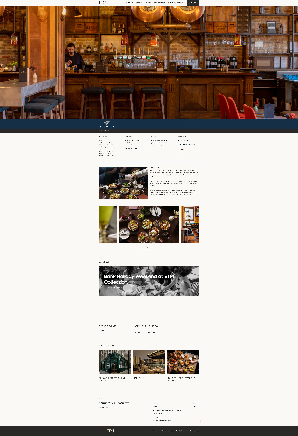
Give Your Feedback (159, 413)
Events (155, 403)
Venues (127, 3)
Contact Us (181, 3)
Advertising (162, 431)
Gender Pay (180, 431)
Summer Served (137, 3)
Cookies (153, 431)
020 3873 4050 (183, 140)
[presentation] (146, 248)
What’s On (148, 3)
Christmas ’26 (171, 3)
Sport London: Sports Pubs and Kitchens (167, 410)
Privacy (171, 431)
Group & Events (159, 3)
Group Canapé (156, 146)
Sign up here (103, 408)
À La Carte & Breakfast (158, 140)
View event (102, 330)
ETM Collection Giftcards (162, 421)
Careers (155, 406)
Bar (152, 144)
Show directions (131, 148)
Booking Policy (158, 417)
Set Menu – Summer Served (159, 142)
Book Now (193, 3)
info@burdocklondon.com (186, 144)
